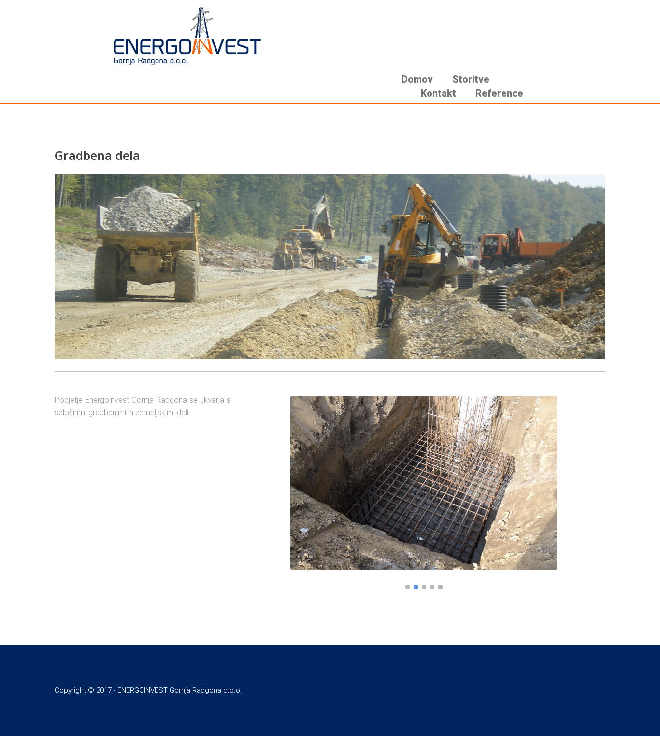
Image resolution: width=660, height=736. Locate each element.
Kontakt (438, 93)
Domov (417, 79)
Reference (499, 93)
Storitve (470, 79)
